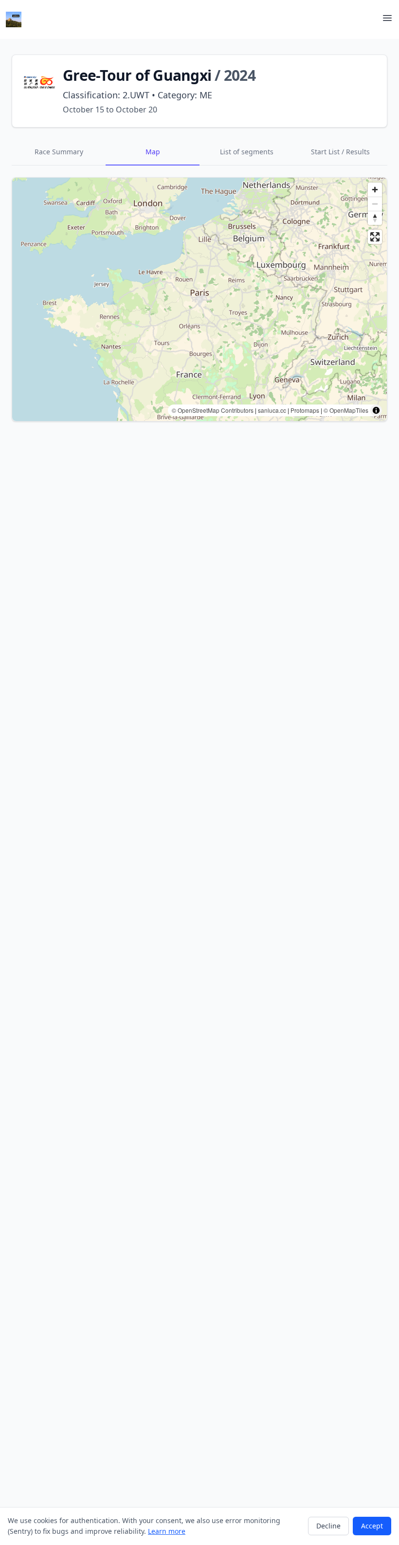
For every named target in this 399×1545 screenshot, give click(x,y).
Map (152, 151)
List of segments (246, 151)
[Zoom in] (375, 190)
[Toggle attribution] (376, 410)
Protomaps (304, 410)
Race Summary (59, 151)
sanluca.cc (272, 410)
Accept (372, 1525)
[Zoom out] (375, 204)
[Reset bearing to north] (375, 218)
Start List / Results (340, 151)
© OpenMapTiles (346, 410)
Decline (328, 1525)
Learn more (166, 1531)
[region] (199, 299)
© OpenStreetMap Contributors (213, 410)
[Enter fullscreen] (375, 237)
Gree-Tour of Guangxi (137, 75)
